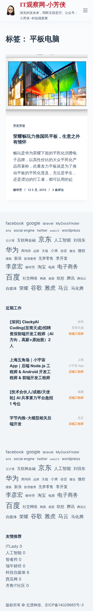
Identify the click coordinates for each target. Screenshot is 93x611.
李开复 (62, 258)
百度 (13, 277)
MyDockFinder (67, 223)
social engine (24, 230)
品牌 (36, 251)
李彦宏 (14, 266)
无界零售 (45, 258)
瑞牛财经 (14, 565)
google (33, 223)
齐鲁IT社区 (15, 585)
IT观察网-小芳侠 (43, 4)
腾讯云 (81, 278)
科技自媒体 (16, 572)
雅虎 (50, 288)
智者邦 (12, 559)
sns (8, 230)
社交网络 (30, 278)
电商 (51, 267)
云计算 (10, 240)
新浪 (18, 258)
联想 (60, 278)
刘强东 (79, 240)
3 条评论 (58, 190)
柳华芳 (30, 267)
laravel (48, 223)
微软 (81, 250)
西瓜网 (12, 578)
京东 (45, 239)
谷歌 (36, 287)
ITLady (12, 546)
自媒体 (11, 288)
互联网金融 (26, 240)
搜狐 (9, 258)
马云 (63, 288)
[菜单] (85, 10)
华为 (12, 249)
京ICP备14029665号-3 (64, 605)
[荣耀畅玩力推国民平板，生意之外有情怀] (47, 85)
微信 (72, 251)
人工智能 (62, 240)
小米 (54, 251)
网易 (43, 278)
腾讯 (71, 278)
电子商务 (67, 266)
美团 (51, 278)
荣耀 (23, 288)
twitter (42, 230)
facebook (15, 223)
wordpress (71, 230)
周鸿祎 (26, 251)
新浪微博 (30, 258)
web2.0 (54, 230)
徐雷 (64, 251)
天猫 (45, 251)
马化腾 (77, 288)
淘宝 (41, 266)
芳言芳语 (19, 126)
